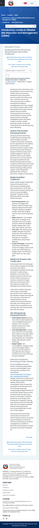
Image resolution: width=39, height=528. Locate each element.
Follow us (6, 516)
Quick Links (7, 482)
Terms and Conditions (9, 495)
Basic (16, 15)
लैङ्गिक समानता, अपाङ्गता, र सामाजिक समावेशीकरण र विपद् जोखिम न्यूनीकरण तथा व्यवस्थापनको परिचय (19, 511)
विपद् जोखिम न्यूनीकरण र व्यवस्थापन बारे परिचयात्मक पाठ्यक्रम (18, 505)
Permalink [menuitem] (29, 437)
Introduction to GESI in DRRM (10, 508)
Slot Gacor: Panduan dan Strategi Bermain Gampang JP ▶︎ (19, 66)
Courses (10, 15)
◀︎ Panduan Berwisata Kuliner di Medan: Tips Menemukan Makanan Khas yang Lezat (19, 59)
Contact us (6, 487)
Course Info (6, 22)
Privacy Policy (6, 492)
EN (25, 3)
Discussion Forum (17, 22)
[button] (3, 26)
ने (23, 3)
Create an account (8, 490)
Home (3, 15)
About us (5, 485)
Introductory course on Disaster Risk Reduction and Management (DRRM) (18, 19)
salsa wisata (11, 82)
